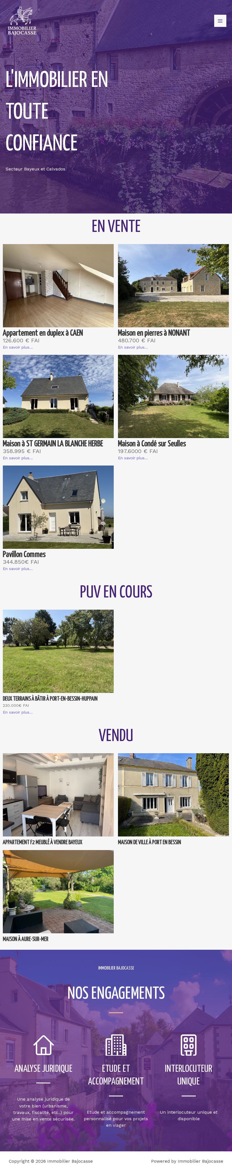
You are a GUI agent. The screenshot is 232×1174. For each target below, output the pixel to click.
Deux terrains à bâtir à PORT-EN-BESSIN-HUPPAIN (50, 699)
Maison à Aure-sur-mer (25, 939)
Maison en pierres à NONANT (154, 333)
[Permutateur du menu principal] (220, 21)
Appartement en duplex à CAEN (43, 333)
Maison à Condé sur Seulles (152, 444)
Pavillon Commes (24, 555)
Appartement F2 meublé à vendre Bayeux (42, 842)
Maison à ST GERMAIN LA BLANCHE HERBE (53, 444)
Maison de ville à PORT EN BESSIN (149, 842)
